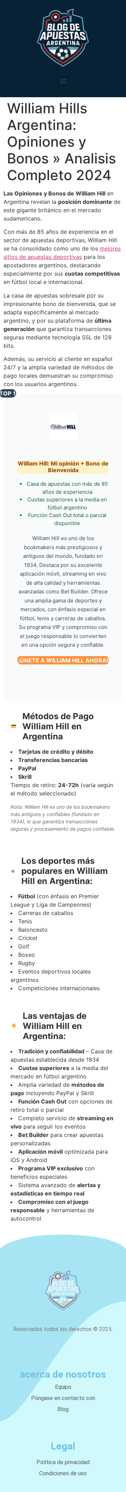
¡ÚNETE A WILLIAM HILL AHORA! (63, 660)
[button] (63, 81)
